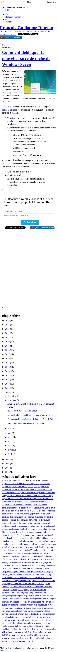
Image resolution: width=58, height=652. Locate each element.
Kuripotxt (36, 562)
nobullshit (13, 577)
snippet (48, 614)
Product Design (16, 599)
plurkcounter (38, 593)
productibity (46, 599)
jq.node (33, 559)
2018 (7, 350)
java (10, 559)
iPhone (5, 559)
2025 (7, 325)
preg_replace (29, 596)
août (9, 433)
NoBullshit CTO (25, 577)
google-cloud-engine (11, 547)
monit (21, 571)
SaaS (8, 611)
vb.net (37, 629)
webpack (13, 635)
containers (6, 508)
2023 (7, 329)
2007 (7, 459)
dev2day (46, 514)
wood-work (21, 638)
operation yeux (34, 583)
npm (35, 580)
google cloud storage (20, 544)
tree (11, 629)
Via (3, 190)
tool (48, 626)
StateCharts (43, 620)
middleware (36, 568)
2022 (7, 333)
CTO (36, 511)
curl (53, 511)
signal (27, 614)
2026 (7, 320)
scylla (33, 611)
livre (21, 565)
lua (24, 565)
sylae (44, 623)
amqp (32, 483)
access (33, 480)
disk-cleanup (29, 517)
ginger (33, 538)
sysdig (5, 626)
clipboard (6, 504)
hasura (5, 550)
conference (42, 504)
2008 (7, 392)
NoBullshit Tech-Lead (42, 577)
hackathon (48, 547)
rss (45, 608)
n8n (15, 574)
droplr (12, 523)
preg (21, 596)
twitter (28, 629)
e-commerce (27, 523)
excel (52, 526)
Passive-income (31, 586)
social (4, 617)
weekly (30, 635)
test (28, 626)
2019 (7, 346)
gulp (37, 547)
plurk (29, 593)
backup (18, 492)
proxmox (50, 602)
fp (44, 532)
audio (32, 489)
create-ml (6, 511)
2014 (7, 367)
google (14, 541)
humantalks (41, 550)
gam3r (51, 535)
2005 (7, 468)
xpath (4, 641)
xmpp (50, 638)
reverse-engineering (10, 608)
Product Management (32, 599)
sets (16, 614)
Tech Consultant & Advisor (38, 31)
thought (33, 626)
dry (17, 523)
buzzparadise (11, 498)
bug (4, 498)
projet (19, 602)
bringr (50, 495)
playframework (9, 593)
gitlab (44, 538)
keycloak (50, 559)
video (4, 632)
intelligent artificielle (20, 556)
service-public (8, 614)
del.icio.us (21, 514)
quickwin (6, 605)
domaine (25, 520)
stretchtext (6, 623)
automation (47, 489)
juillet (10, 437)
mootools (38, 571)
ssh (44, 617)
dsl (20, 523)
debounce (12, 514)
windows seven (9, 638)
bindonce (47, 492)
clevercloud (41, 502)
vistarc (10, 632)
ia (48, 550)
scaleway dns (25, 611)
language (44, 562)
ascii (22, 489)
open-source (50, 580)
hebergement (14, 550)
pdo (4, 589)
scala (16, 611)
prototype (41, 602)
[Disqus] (29, 266)
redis (21, 605)
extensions (15, 529)
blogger (5, 495)
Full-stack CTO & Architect (13, 31)
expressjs (6, 529)
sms (43, 614)
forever (30, 532)
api (37, 486)
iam (4, 553)
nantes (20, 574)
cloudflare (23, 504)
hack (41, 547)
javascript (17, 559)
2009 (7, 388)
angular (5, 486)
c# (24, 498)
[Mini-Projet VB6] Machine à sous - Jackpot (26, 411)
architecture (7, 489)
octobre (11, 428)
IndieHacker (37, 553)
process (5, 599)
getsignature (24, 538)
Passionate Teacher (8, 34)
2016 (7, 358)
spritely (28, 617)
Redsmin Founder (13, 17)
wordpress (31, 638)
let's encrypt (13, 565)
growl (27, 547)
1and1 (14, 480)
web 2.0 (25, 632)
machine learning (37, 565)
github (39, 538)
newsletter (44, 574)
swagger (38, 623)
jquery (40, 559)
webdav (41, 632)
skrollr (33, 614)
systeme (11, 626)
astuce (27, 489)
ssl (47, 617)
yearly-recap (20, 641)
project (13, 602)
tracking (5, 629)
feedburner (33, 529)
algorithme (7, 483)
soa (53, 614)
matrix (5, 568)
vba (45, 629)
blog (7, 10)
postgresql (6, 596)
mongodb (14, 571)
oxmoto (5, 586)
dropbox (6, 523)
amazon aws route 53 (21, 483)
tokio (44, 626)
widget (37, 635)
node (11, 580)
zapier (31, 641)
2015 (7, 362)
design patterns (32, 514)
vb (32, 629)
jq (29, 559)
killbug (5, 562)
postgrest (15, 596)
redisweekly (28, 605)
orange (44, 583)
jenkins (24, 559)
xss (9, 641)
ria (27, 608)
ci (25, 502)
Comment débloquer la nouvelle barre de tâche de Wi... (30, 419)
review (22, 608)
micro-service (25, 568)
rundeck (50, 608)
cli (48, 502)
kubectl (18, 562)
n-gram (9, 574)
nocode (5, 580)
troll (21, 629)
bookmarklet (32, 495)
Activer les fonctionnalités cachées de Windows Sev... (30, 415)
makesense (50, 565)
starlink (28, 620)
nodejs (16, 580)
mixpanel (6, 571)
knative (11, 562)
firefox (19, 532)
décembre (12, 396)
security (40, 611)
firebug (12, 532)
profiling (6, 602)
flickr (24, 532)
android (46, 483)
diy (45, 517)
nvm (42, 580)
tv (24, 629)
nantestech (27, 574)
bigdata (40, 492)
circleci (33, 502)
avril (10, 450)
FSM (18, 535)
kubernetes (27, 562)
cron (12, 511)
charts (14, 502)
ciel (28, 502)
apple (41, 486)
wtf (37, 638)
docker (50, 517)
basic (24, 492)
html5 (30, 550)
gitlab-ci (50, 538)
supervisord (28, 623)
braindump (42, 495)
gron (22, 547)
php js (32, 589)
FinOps (5, 532)
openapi (5, 583)
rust (4, 611)
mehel (16, 568)
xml (46, 638)
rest (49, 605)
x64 (11, 121)
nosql (30, 580)
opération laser (21, 583)
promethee (32, 602)
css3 (32, 511)
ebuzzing (37, 523)
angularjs (13, 486)
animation (21, 486)
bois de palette (15, 495)
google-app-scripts (48, 544)
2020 (7, 341)
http (34, 550)
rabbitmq (15, 605)
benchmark (32, 492)
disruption (39, 517)
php (27, 589)
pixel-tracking (40, 589)
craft (53, 508)
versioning (51, 629)
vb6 (41, 629)
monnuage (29, 571)
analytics (39, 483)
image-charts (11, 553)
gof (9, 541)
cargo (34, 498)
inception (28, 553)
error (42, 526)
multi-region (47, 571)
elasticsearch (7, 526)
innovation (7, 556)
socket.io (11, 617)
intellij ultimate (45, 556)
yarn (13, 641)
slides (39, 614)
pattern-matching (45, 586)
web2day (33, 632)
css (28, 511)
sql (41, 617)
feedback (24, 529)
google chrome (23, 541)
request (44, 605)
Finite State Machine (46, 529)
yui (27, 641)
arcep (46, 486)
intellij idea (34, 556)
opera (12, 583)
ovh (48, 583)
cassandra (46, 498)
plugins (24, 593)
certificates (7, 502)
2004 (7, 472)
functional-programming (31, 535)
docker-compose (9, 520)
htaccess (23, 550)
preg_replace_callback (44, 596)
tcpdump (23, 626)
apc (34, 486)
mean (10, 568)
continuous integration (41, 508)
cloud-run (15, 504)
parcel (21, 586)
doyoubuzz (45, 520)
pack (11, 586)
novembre (12, 400)
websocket (22, 635)
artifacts (16, 489)
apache (29, 486)
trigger (16, 629)
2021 (7, 337)
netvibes (36, 574)
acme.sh (39, 480)
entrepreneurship (20, 526)
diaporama (14, 517)
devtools (6, 517)
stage (13, 620)
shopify (21, 614)
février (10, 454)
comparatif (33, 504)
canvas (28, 498)
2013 (7, 371)
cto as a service (45, 511)
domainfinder (35, 520)
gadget (45, 535)
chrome (20, 502)
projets (25, 602)
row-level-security (36, 608)
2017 (7, 354)
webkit (48, 632)
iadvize (52, 550)
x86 (53, 118)
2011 (7, 379)
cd (52, 498)
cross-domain (21, 511)
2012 (7, 375)
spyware (36, 617)
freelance (12, 535)
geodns (16, 538)
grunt (32, 547)
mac (28, 565)
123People (7, 480)
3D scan (26, 480)
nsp (38, 580)
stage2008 (20, 620)
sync (48, 623)
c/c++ (20, 498)
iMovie (20, 553)
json (45, 559)
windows (44, 635)
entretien (32, 526)
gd (7, 538)
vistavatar (17, 632)
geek (10, 538)
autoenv (38, 489)
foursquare (38, 532)
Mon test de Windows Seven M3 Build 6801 (26, 423)
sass (12, 611)
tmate (39, 626)
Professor (9, 22)
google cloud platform (40, 541)
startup (35, 620)
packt (16, 586)
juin (9, 441)
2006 (7, 463)
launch (5, 565)
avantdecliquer (8, 492)
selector (47, 611)
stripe (13, 623)
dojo (19, 520)
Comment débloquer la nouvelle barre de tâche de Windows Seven (26, 58)
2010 (7, 384)
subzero (19, 623)
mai (9, 445)
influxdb (46, 553)
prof (54, 599)
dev (41, 514)
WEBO (5, 635)
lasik (51, 562)
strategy (51, 620)
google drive (34, 544)
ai (44, 480)
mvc (4, 574)
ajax (47, 480)
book (24, 495)
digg (21, 517)
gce (4, 538)
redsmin (37, 605)
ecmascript (45, 523)
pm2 (45, 593)
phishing (21, 589)
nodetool (24, 580)
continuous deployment (21, 508)
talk (17, 626)
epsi (38, 526)
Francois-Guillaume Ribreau (26, 27)
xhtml (41, 638)
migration (45, 568)
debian (5, 514)
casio (39, 498)
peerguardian (11, 589)
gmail (4, 541)
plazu (18, 593)
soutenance (20, 617)
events (47, 526)
